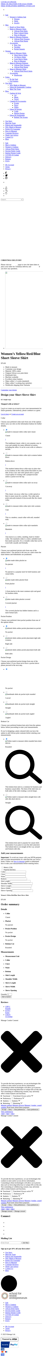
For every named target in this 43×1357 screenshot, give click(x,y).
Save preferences (32, 1109)
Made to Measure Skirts (18, 69)
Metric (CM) (8, 867)
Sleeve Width (5, 888)
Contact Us (9, 137)
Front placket (9, 584)
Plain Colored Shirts (21, 33)
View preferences (19, 1109)
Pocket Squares (19, 49)
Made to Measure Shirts (18, 29)
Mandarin (8, 529)
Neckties (17, 47)
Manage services (18, 1105)
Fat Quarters (14, 81)
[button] (21, 1052)
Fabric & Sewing (16, 109)
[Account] (6, 188)
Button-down (10, 461)
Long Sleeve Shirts (20, 59)
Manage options (6, 1105)
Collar (3, 872)
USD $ (8, 1016)
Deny (10, 1109)
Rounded (8, 747)
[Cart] (6, 194)
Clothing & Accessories (18, 101)
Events (16, 103)
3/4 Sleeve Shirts (20, 57)
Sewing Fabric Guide (12, 151)
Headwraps (18, 75)
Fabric (7, 77)
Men (6, 25)
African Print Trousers (22, 39)
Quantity (4, 994)
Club (7, 510)
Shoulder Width (6, 883)
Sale (6, 15)
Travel (16, 99)
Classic (7, 436)
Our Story (8, 83)
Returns (8, 159)
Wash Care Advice (11, 135)
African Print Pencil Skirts (23, 71)
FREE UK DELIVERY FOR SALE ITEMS (16, 4)
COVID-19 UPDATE (8, 2)
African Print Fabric (12, 149)
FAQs (7, 161)
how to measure (19, 861)
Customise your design (9, 390)
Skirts (16, 21)
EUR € (7, 1012)
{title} (3, 1114)
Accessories (14, 43)
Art (15, 95)
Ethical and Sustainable (13, 125)
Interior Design (19, 113)
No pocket (9, 632)
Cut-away (8, 486)
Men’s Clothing (10, 145)
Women (8, 51)
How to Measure (20, 35)
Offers (16, 107)
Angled (7, 718)
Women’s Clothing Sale (18, 17)
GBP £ (7, 1008)
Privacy (8, 169)
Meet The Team (15, 89)
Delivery (8, 157)
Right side (8, 644)
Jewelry (17, 23)
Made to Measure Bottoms (19, 37)
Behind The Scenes (21, 117)
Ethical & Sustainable (17, 115)
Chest (3, 874)
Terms (7, 167)
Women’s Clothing (11, 147)
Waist (3, 876)
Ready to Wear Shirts (17, 27)
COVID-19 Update (12, 155)
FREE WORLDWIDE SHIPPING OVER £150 (18, 6)
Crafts (16, 111)
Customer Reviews (12, 133)
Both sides (9, 654)
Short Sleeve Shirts (20, 55)
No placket (9, 564)
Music (16, 97)
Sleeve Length (6, 886)
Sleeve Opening (6, 890)
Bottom (3, 879)
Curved (7, 698)
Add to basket (6, 997)
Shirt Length (5, 881)
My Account (9, 165)
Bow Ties (17, 45)
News (16, 105)
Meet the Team (10, 123)
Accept (4, 1109)
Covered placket (11, 603)
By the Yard (14, 79)
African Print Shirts (21, 31)
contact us (35, 267)
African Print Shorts (21, 41)
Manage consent (7, 1211)
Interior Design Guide (13, 153)
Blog (7, 91)
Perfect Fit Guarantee (12, 129)
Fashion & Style (15, 93)
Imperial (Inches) (9, 870)
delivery (14, 265)
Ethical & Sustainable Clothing (20, 87)
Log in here (5, 414)
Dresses (17, 19)
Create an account (17, 414)
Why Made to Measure (18, 85)
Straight (8, 708)
